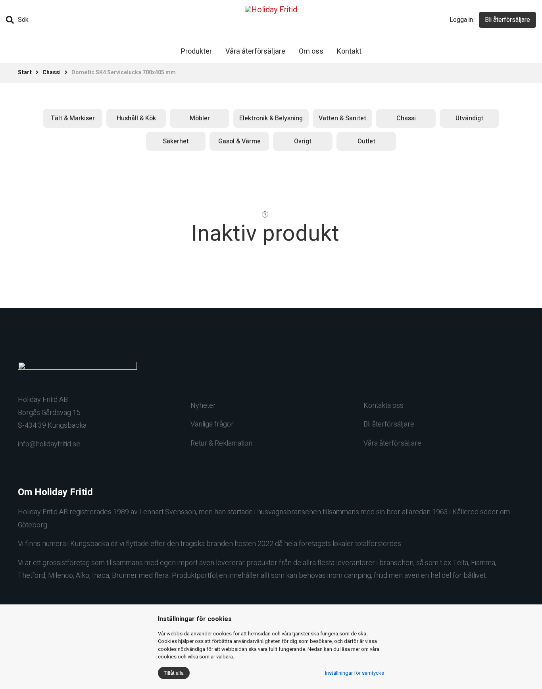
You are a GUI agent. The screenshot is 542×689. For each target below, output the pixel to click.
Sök (23, 20)
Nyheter (203, 405)
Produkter (196, 51)
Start (25, 72)
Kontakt (349, 51)
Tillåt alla (174, 673)
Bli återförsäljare (507, 20)
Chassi (51, 72)
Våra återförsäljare (255, 51)
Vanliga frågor (212, 424)
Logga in (461, 20)
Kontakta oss (383, 405)
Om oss (311, 51)
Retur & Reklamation (221, 443)
